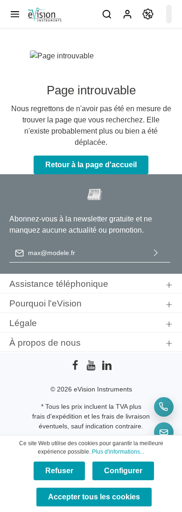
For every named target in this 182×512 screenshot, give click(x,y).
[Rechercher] (107, 14)
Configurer (123, 471)
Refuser (59, 471)
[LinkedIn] (107, 368)
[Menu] (15, 14)
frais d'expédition (57, 416)
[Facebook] (76, 368)
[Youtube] (92, 368)
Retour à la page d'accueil (91, 165)
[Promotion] (148, 14)
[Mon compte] (127, 14)
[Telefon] (164, 407)
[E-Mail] (164, 432)
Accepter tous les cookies (94, 497)
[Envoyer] (155, 253)
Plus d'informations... (118, 451)
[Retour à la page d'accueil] (44, 14)
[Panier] (169, 14)
